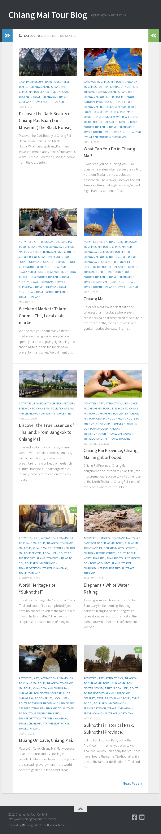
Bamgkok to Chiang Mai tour (53, 403)
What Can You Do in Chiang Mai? (106, 137)
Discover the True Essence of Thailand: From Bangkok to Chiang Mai (46, 432)
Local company (29, 262)
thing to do (113, 272)
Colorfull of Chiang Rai (35, 257)
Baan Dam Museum (31, 82)
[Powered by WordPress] (23, 825)
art (36, 242)
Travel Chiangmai (120, 127)
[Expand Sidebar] (7, 35)
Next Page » (132, 783)
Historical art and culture (118, 107)
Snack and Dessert (32, 272)
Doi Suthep (112, 102)
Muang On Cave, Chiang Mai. (46, 740)
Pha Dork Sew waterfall (112, 117)
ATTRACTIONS (114, 242)
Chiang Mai (94, 299)
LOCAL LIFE (48, 262)
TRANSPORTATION (95, 433)
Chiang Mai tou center (34, 92)
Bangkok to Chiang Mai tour (103, 82)
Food (58, 257)
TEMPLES (121, 122)
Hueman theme (56, 825)
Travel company (46, 287)
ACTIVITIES (25, 242)
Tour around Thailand (44, 277)
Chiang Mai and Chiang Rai (48, 87)
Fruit (67, 257)
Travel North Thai (96, 132)
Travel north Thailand (48, 102)
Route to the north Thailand (46, 267)
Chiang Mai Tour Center (57, 252)
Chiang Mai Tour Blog (47, 14)
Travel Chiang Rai (44, 97)
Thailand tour (56, 272)
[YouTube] (142, 817)
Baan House (53, 82)
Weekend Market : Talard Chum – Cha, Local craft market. (42, 315)
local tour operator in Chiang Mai (107, 112)
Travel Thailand (29, 297)
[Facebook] (135, 817)
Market (89, 117)
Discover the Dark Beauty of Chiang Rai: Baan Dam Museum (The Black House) (45, 120)
